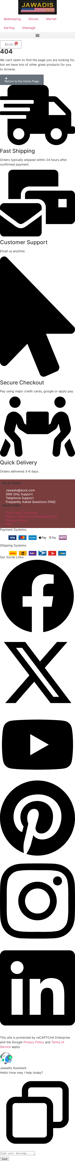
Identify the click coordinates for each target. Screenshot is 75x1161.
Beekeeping (12, 19)
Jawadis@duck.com (20, 490)
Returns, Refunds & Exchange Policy (32, 516)
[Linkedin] (37, 1030)
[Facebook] (37, 633)
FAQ (9, 524)
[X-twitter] (37, 709)
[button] (37, 35)
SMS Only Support (19, 494)
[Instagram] (37, 943)
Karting (9, 28)
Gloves (33, 19)
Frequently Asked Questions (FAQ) (31, 502)
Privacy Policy (16, 520)
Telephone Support (20, 498)
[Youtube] (37, 777)
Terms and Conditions (22, 513)
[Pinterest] (37, 856)
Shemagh (29, 28)
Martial (51, 19)
